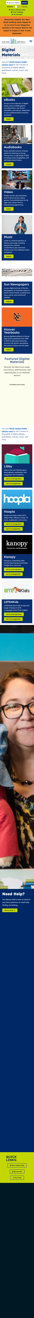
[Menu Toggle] (30, 41)
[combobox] (13, 3)
